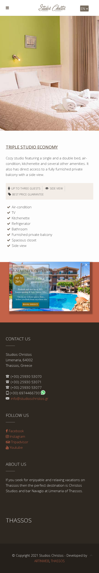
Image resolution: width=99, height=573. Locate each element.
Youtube (16, 447)
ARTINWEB (41, 561)
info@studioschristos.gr (29, 398)
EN (83, 8)
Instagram (17, 436)
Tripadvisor (19, 442)
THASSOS (58, 561)
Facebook (16, 431)
